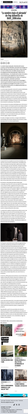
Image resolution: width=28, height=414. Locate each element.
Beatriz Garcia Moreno (4, 367)
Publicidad (21, 400)
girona (2, 60)
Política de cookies (14, 400)
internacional (8, 2)
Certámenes (17, 358)
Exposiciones (14, 10)
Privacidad (8, 400)
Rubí (21, 358)
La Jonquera (23, 382)
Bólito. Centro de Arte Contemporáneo (14, 320)
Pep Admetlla (3, 320)
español (15, 2)
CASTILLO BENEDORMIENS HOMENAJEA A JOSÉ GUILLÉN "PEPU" (7, 387)
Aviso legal (3, 400)
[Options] (1, 2)
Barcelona (9, 358)
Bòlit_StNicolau (4, 322)
